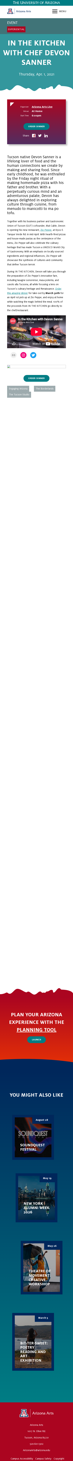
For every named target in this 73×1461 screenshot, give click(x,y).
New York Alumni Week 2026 (36, 1198)
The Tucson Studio (19, 394)
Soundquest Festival (33, 1137)
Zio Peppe (45, 230)
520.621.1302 (36, 1443)
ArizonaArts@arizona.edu (36, 1450)
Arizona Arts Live (42, 106)
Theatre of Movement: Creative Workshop (41, 1267)
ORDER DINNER (36, 126)
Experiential (16, 29)
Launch (36, 1040)
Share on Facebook (33, 136)
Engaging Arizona (18, 388)
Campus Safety (43, 1458)
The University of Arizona (36, 1413)
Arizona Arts (19, 11)
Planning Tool (37, 1030)
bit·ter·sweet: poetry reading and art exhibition (33, 1341)
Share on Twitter (40, 136)
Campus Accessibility (22, 1458)
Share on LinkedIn (46, 136)
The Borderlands (45, 388)
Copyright (59, 1458)
